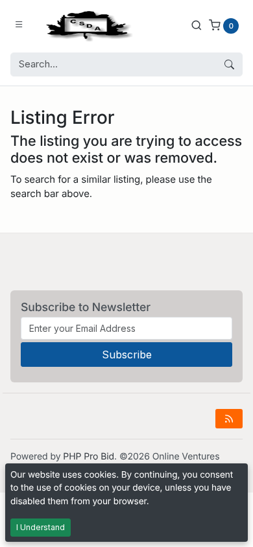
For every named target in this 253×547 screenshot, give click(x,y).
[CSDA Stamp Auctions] (86, 25)
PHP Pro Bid (88, 456)
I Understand (40, 527)
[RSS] (229, 418)
